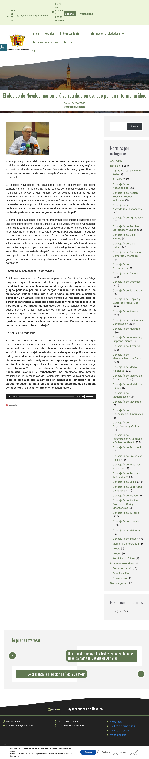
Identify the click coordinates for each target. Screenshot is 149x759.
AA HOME (116, 160)
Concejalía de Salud (124, 481)
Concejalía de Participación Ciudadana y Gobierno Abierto (127, 438)
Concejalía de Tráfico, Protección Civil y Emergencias (126, 504)
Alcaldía (80, 106)
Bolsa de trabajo (122, 568)
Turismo (68, 42)
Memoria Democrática (126, 543)
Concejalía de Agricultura (128, 217)
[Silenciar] (83, 396)
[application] (51, 396)
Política (117, 553)
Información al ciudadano (105, 33)
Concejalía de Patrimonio (127, 447)
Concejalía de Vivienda (126, 530)
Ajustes (123, 752)
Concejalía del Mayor (125, 538)
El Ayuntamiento (70, 33)
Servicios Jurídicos (124, 558)
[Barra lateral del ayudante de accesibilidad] (3, 47)
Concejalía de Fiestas (125, 311)
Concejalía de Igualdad (126, 328)
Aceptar (88, 752)
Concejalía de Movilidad (127, 401)
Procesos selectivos (122, 563)
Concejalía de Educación (127, 290)
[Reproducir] (9, 396)
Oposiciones (120, 578)
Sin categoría (118, 583)
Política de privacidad (122, 726)
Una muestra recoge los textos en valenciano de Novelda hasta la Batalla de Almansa (100, 656)
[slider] (90, 396)
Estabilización (121, 573)
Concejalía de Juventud (127, 346)
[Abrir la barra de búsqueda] (34, 51)
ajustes (17, 756)
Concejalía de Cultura (125, 273)
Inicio (35, 33)
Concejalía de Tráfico (125, 495)
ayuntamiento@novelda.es (35, 15)
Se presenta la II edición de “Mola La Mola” (56, 674)
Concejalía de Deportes (127, 281)
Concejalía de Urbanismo (127, 521)
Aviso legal (116, 721)
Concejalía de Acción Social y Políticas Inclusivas (125, 196)
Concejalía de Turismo (126, 512)
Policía (116, 548)
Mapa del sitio (118, 734)
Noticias (49, 33)
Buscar (135, 126)
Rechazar (106, 752)
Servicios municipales (45, 42)
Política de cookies (121, 730)
